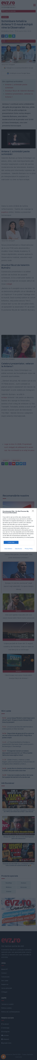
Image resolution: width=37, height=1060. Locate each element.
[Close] (33, 511)
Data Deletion (8, 548)
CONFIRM (11, 542)
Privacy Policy (29, 548)
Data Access (18, 548)
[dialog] (18, 530)
